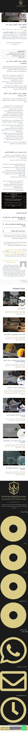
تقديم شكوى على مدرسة (14, 251)
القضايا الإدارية (22, 390)
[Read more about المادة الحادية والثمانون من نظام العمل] (14, 331)
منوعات (11, 391)
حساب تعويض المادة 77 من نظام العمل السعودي (14, 441)
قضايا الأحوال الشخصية (17, 391)
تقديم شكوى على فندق (14, 249)
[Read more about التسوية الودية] (14, 305)
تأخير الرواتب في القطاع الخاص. (18, 55)
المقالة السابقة (23, 280)
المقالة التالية (24, 281)
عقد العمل (12, 107)
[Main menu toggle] (24, 11)
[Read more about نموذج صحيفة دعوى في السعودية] (14, 384)
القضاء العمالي (16, 29)
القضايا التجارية (16, 390)
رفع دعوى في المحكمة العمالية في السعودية (15, 468)
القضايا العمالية (22, 311)
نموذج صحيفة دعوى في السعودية (16, 387)
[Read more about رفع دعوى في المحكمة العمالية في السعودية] (14, 465)
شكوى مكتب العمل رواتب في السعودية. (16, 52)
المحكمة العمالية (9, 29)
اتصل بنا (11, 44)
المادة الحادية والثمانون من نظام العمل (14, 334)
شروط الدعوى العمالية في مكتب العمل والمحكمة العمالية (14, 361)
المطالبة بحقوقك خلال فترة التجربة (10, 254)
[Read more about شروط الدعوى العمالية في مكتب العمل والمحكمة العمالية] (14, 357)
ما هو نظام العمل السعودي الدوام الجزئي (16, 415)
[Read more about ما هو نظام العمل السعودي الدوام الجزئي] (14, 412)
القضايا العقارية (10, 390)
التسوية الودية (21, 308)
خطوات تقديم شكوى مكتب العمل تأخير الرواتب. (15, 54)
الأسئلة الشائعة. (21, 57)
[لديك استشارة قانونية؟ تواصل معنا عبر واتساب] (24, 728)
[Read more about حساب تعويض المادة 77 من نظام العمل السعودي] (14, 437)
